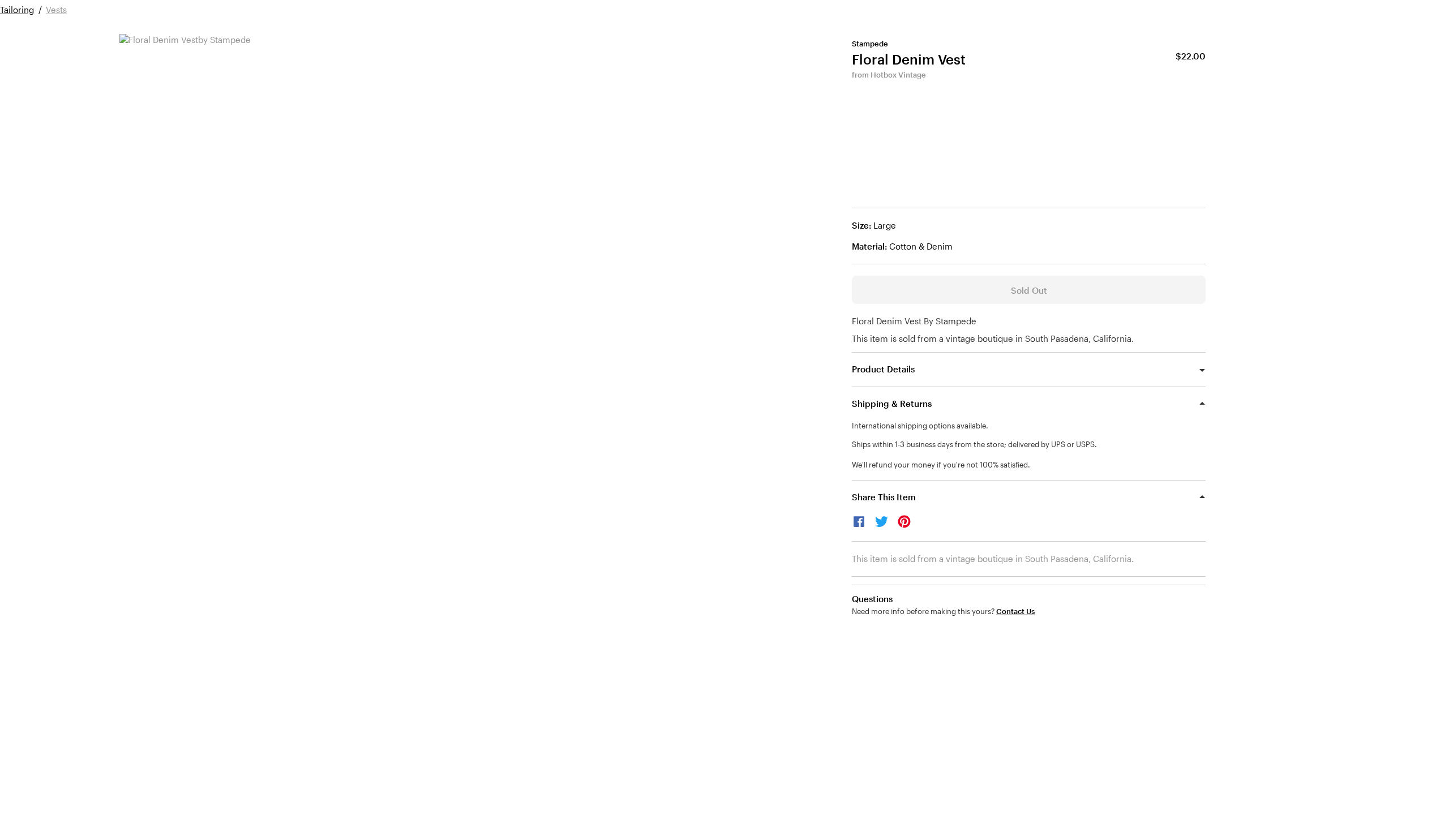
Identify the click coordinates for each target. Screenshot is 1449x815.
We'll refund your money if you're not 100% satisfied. (941, 464)
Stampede (870, 43)
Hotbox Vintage (898, 74)
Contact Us (1015, 611)
